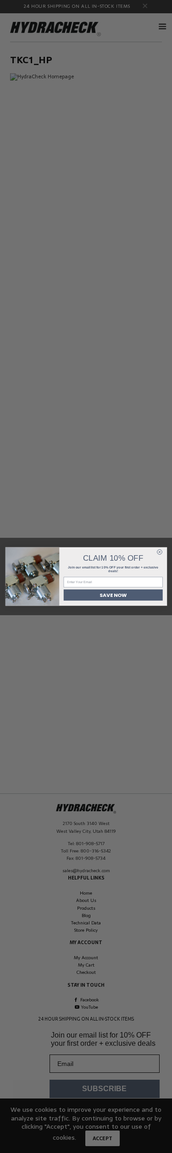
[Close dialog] (159, 552)
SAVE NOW (113, 594)
